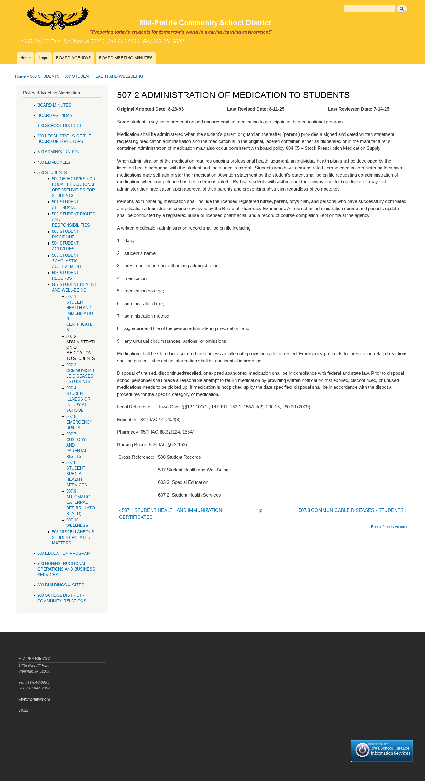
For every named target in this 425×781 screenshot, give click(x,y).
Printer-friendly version (389, 526)
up (259, 510)
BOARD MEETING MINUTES (126, 58)
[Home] (163, 26)
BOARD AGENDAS (73, 58)
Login (43, 58)
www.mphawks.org (34, 698)
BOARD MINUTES (54, 105)
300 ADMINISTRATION (58, 151)
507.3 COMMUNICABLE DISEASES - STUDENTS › (352, 510)
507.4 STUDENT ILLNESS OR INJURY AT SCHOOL (78, 399)
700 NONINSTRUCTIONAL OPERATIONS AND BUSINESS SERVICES (66, 569)
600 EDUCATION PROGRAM (64, 553)
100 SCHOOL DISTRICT (59, 125)
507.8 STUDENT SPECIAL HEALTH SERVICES (76, 473)
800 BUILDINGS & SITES (60, 585)
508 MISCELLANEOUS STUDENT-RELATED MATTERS (73, 537)
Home (25, 58)
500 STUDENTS (45, 76)
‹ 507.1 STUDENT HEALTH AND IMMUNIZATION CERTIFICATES (170, 514)
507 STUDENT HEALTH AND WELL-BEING (103, 76)
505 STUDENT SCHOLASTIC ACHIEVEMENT (67, 261)
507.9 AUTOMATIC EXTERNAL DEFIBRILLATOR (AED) (80, 502)
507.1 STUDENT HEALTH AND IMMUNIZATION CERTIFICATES (79, 313)
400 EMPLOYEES (54, 162)
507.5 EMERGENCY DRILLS (79, 422)
